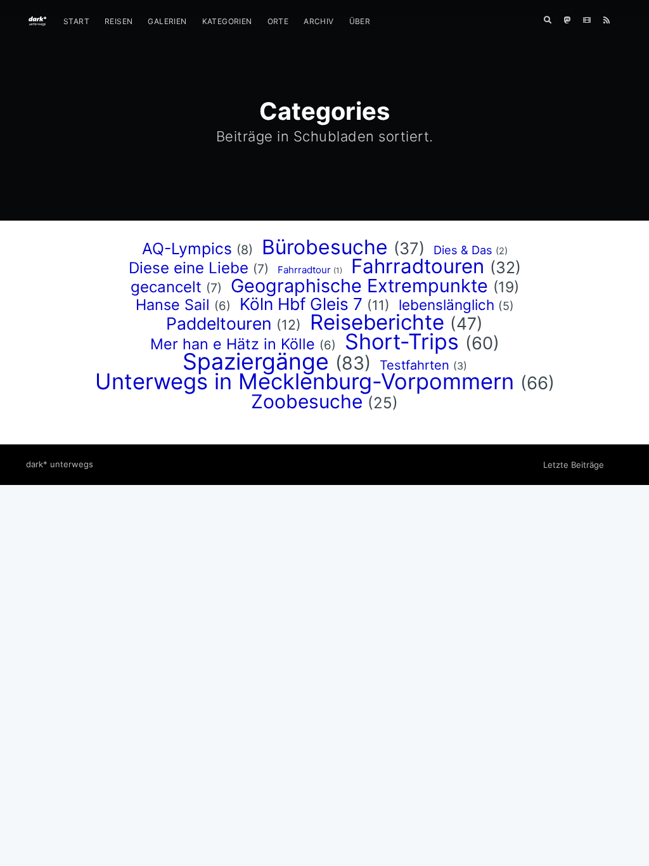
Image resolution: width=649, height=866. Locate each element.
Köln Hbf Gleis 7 (301, 304)
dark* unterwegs (59, 464)
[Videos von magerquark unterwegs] (587, 20)
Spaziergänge (256, 361)
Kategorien (227, 21)
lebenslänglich (446, 304)
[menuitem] (76, 21)
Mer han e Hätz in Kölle (232, 344)
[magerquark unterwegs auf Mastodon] (567, 20)
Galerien (167, 21)
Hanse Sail (173, 304)
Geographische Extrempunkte (359, 286)
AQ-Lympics (187, 248)
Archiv (318, 21)
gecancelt (166, 287)
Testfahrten (414, 365)
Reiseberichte (377, 322)
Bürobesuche (325, 247)
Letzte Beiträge (573, 465)
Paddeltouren (219, 323)
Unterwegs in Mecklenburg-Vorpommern (304, 381)
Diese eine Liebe (188, 268)
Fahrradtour (304, 270)
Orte (278, 21)
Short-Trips (402, 341)
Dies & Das (463, 250)
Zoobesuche (307, 401)
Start (76, 21)
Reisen (118, 21)
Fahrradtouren (417, 266)
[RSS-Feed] (610, 20)
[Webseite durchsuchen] (547, 20)
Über (360, 21)
